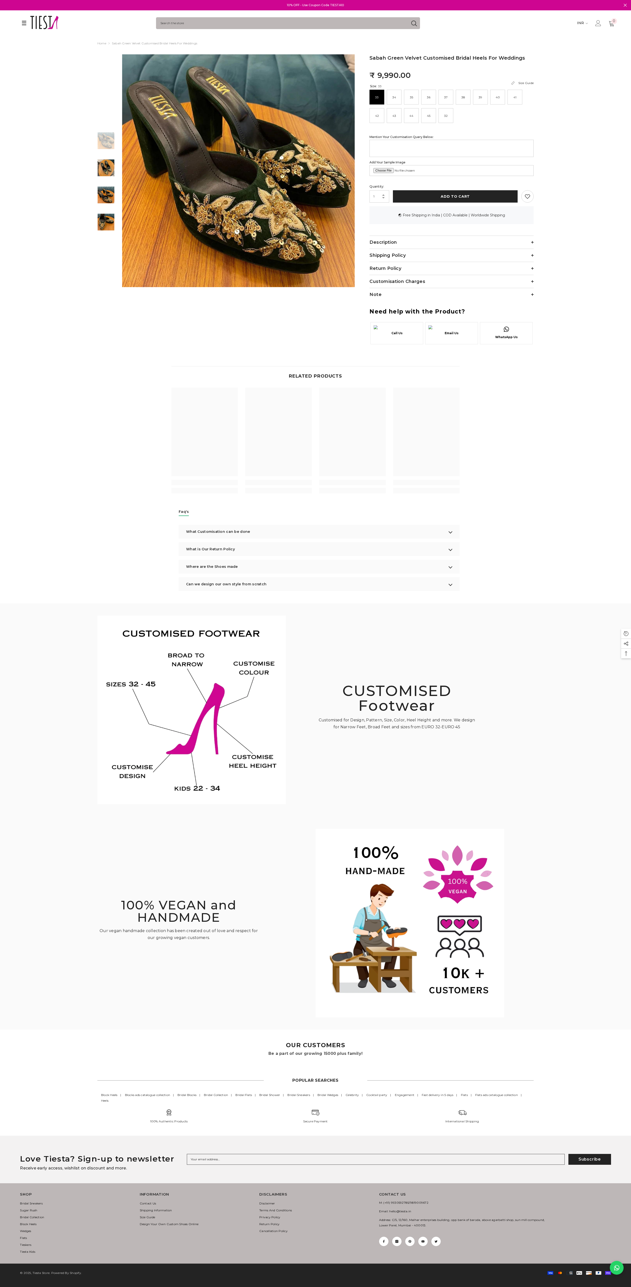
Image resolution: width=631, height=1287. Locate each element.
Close (625, 5)
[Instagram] (397, 1241)
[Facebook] (383, 1241)
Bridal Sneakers (298, 1095)
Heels (104, 1100)
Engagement (404, 1095)
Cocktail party (376, 1095)
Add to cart (455, 196)
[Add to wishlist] (527, 196)
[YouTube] (423, 1241)
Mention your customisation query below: (401, 137)
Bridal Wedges (327, 1095)
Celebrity (352, 1095)
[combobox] (282, 23)
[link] (204, 482)
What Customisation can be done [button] (218, 531)
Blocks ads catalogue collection (147, 1095)
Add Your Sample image (387, 162)
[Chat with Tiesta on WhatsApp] (617, 1268)
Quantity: (376, 186)
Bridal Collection (216, 1095)
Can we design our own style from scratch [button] (226, 584)
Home (101, 43)
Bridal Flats (243, 1095)
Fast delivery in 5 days (438, 1095)
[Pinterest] (410, 1241)
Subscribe (589, 1159)
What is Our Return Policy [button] (210, 549)
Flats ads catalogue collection (496, 1095)
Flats (464, 1095)
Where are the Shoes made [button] (212, 566)
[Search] (288, 23)
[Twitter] (436, 1241)
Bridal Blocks (186, 1095)
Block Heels (109, 1095)
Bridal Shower (269, 1095)
